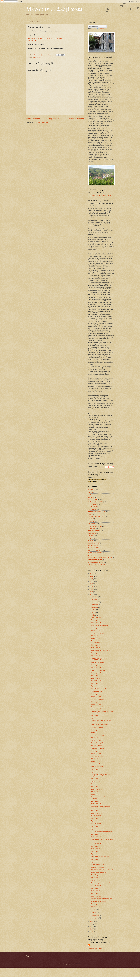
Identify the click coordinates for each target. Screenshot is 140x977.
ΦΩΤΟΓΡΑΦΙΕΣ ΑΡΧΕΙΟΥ (95, 562)
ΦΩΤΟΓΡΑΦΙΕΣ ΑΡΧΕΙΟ (95, 560)
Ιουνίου (94, 612)
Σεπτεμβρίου (95, 604)
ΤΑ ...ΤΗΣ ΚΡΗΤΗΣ (93, 543)
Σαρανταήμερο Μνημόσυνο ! (99, 673)
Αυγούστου (95, 607)
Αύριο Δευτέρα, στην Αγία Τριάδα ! (100, 650)
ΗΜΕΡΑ (90, 514)
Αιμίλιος (30, 38)
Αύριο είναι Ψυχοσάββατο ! (98, 670)
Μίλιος (35, 38)
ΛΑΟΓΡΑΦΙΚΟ (92, 523)
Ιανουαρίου (95, 918)
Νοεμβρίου (95, 599)
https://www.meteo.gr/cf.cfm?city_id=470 (99, 195)
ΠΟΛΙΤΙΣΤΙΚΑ (92, 528)
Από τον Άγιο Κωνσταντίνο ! (99, 699)
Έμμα (56, 38)
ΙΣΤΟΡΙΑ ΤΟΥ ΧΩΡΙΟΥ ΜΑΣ (96, 516)
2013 (91, 931)
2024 (91, 579)
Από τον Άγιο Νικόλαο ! (97, 727)
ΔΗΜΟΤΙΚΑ (91, 494)
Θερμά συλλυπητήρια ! (97, 864)
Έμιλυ (52, 38)
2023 (91, 581)
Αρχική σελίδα (54, 119)
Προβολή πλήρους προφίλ (95, 948)
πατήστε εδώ (109, 467)
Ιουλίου (94, 610)
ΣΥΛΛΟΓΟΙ (91, 536)
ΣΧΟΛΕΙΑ (91, 540)
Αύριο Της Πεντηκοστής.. (98, 662)
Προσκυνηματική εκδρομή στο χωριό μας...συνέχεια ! (101, 707)
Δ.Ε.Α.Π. (90, 492)
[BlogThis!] (58, 55)
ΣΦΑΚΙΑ (90, 538)
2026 (91, 573)
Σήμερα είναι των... (96, 622)
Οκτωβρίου (95, 602)
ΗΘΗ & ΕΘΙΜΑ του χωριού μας (96, 511)
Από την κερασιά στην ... (98, 691)
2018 (91, 594)
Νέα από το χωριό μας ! (97, 735)
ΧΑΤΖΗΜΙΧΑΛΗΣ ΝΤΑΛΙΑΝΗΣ (96, 565)
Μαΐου (93, 615)
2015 (91, 926)
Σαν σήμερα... (95, 620)
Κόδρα (35, 40)
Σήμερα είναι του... (96, 630)
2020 (91, 589)
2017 (91, 921)
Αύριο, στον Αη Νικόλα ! (97, 748)
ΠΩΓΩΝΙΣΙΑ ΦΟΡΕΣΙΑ (94, 531)
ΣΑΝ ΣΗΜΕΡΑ (92, 533)
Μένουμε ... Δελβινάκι (54, 9)
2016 (91, 924)
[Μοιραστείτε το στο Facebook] (62, 55)
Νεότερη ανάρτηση (33, 119)
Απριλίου (94, 910)
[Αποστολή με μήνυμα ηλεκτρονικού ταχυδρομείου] (56, 55)
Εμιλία (48, 38)
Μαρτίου (94, 912)
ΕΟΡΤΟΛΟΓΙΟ (37, 57)
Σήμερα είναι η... (95, 678)
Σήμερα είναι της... (96, 638)
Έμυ (44, 38)
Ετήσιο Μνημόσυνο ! (96, 875)
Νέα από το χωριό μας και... (99, 688)
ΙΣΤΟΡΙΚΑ (91, 519)
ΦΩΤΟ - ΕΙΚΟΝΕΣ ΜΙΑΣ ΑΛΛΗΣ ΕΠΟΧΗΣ (100, 557)
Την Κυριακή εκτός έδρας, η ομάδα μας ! (102, 869)
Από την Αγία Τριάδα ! (97, 633)
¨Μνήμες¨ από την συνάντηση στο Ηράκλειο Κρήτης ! (100, 775)
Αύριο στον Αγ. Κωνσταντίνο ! (99, 724)
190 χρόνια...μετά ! (96, 745)
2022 (91, 584)
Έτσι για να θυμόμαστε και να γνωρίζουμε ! (99, 641)
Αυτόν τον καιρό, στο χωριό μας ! (100, 856)
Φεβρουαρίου (95, 915)
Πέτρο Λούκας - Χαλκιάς (95, 526)
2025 (91, 576)
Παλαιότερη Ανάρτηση (76, 119)
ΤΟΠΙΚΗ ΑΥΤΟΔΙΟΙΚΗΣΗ (95, 552)
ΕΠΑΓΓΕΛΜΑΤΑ (92, 506)
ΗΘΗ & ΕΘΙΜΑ (92, 509)
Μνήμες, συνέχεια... (96, 815)
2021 (91, 586)
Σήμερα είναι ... (95, 732)
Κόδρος (30, 40)
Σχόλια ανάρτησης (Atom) (41, 122)
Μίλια (60, 38)
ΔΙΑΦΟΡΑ (91, 497)
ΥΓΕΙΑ (90, 555)
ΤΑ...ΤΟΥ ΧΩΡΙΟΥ (93, 548)
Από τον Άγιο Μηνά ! (97, 743)
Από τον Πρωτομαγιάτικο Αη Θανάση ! (101, 898)
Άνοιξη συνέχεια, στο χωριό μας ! (100, 883)
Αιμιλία (40, 38)
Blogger (78, 964)
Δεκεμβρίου (95, 596)
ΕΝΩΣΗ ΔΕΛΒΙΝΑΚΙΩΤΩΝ (95, 502)
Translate (101, 28)
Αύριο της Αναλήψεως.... (98, 766)
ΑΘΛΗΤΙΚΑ (91, 490)
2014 (91, 929)
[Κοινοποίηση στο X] (60, 55)
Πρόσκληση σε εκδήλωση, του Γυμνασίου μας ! (99, 659)
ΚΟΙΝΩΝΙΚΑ (91, 521)
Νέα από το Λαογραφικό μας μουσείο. (101, 831)
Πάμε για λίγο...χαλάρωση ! (99, 756)
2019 (91, 592)
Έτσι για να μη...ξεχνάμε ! (98, 901)
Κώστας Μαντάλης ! (96, 617)
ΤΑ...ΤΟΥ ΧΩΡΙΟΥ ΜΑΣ (95, 550)
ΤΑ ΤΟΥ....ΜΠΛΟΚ (93, 545)
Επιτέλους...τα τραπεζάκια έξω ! (100, 625)
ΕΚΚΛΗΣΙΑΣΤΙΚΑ (93, 499)
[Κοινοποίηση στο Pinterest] (64, 55)
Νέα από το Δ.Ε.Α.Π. (97, 680)
